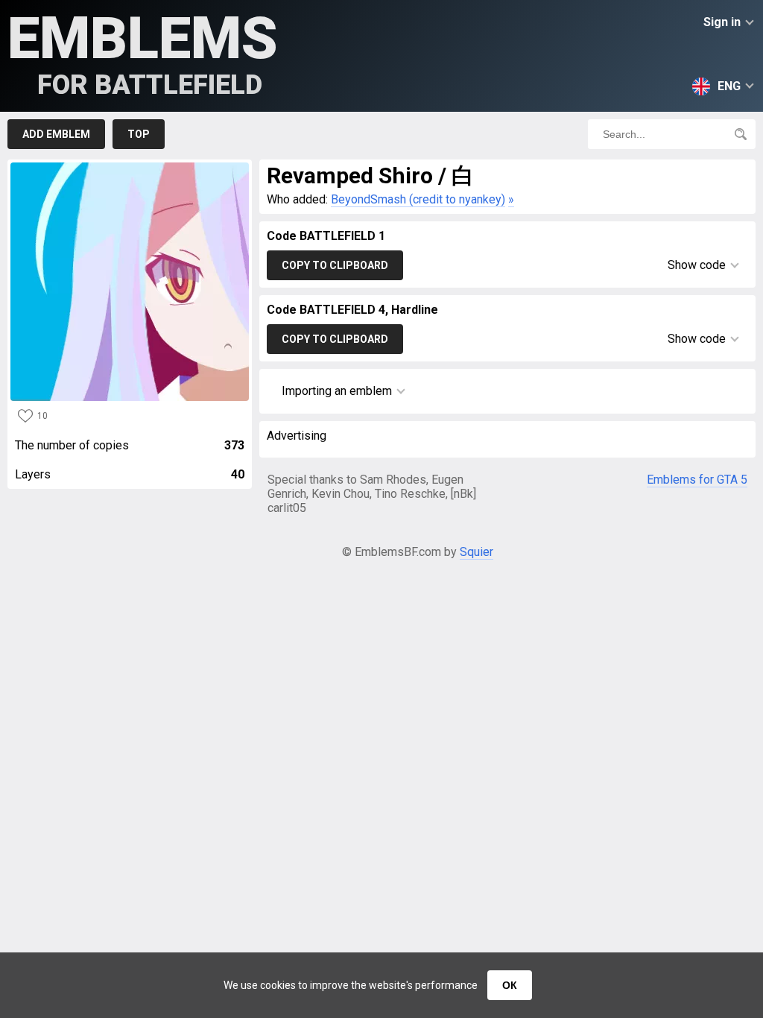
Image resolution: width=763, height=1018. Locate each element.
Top (138, 134)
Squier (476, 552)
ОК (509, 985)
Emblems (142, 52)
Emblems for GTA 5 (697, 479)
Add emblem (56, 134)
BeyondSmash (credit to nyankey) (418, 199)
